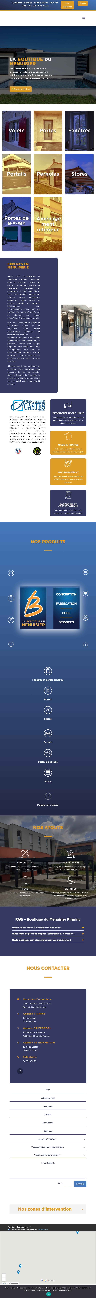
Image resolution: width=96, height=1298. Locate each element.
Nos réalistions (67, 5)
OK (49, 1294)
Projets (83, 3)
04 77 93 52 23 (40, 6)
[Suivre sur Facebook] (20, 1071)
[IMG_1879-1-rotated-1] (76, 345)
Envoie (80, 1184)
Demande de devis (22, 89)
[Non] (93, 1291)
